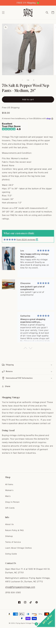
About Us (9, 524)
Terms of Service (13, 542)
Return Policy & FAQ (14, 530)
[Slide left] (22, 80)
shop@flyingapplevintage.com (20, 587)
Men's (8, 496)
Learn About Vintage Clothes (18, 548)
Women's (9, 490)
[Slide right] (34, 80)
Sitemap (9, 536)
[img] (10, 239)
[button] (3, 12)
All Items (9, 484)
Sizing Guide (11, 554)
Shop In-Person (12, 502)
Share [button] (7, 386)
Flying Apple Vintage (23, 623)
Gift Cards (10, 508)
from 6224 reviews (26, 239)
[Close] (36, 623)
